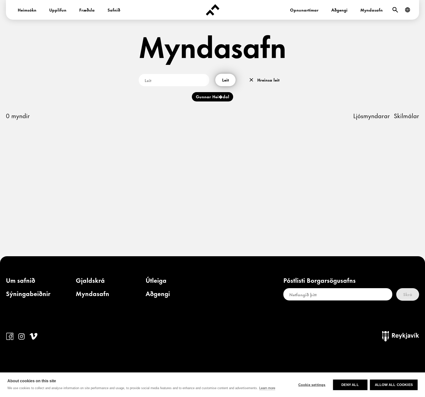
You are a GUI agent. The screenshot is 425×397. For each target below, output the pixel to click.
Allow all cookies (394, 385)
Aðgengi (339, 9)
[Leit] (395, 9)
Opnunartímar (304, 9)
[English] (407, 9)
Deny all (350, 385)
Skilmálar (406, 115)
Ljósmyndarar (371, 115)
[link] (20, 281)
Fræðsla (87, 9)
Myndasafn (371, 9)
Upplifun (57, 9)
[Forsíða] (212, 9)
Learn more (267, 388)
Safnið (113, 9)
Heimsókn (27, 9)
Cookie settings (312, 385)
